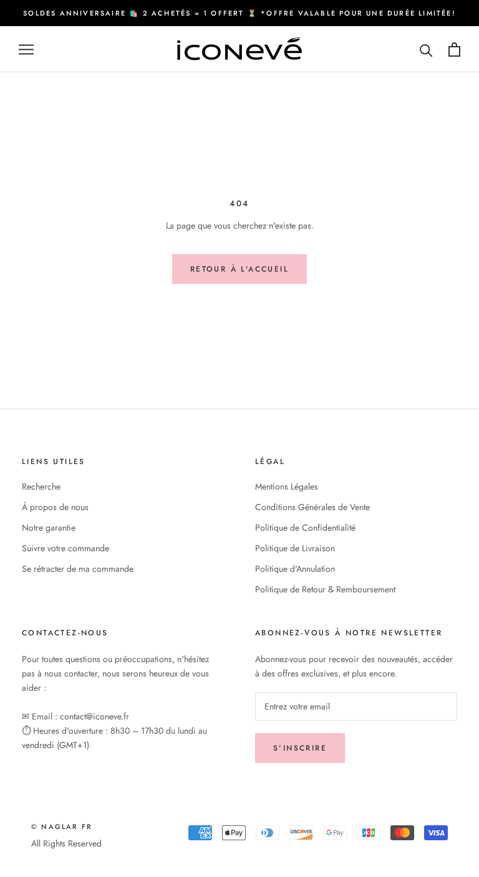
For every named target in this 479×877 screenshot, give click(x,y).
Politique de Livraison (295, 548)
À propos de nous (55, 507)
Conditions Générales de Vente (312, 507)
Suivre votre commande (65, 548)
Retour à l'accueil (239, 269)
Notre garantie (48, 527)
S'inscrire (300, 748)
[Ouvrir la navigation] (26, 49)
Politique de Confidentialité (305, 527)
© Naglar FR (61, 827)
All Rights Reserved (66, 843)
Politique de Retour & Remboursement (325, 589)
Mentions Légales (286, 486)
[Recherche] (426, 49)
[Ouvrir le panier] (454, 49)
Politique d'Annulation (295, 568)
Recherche (41, 486)
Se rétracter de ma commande (77, 568)
